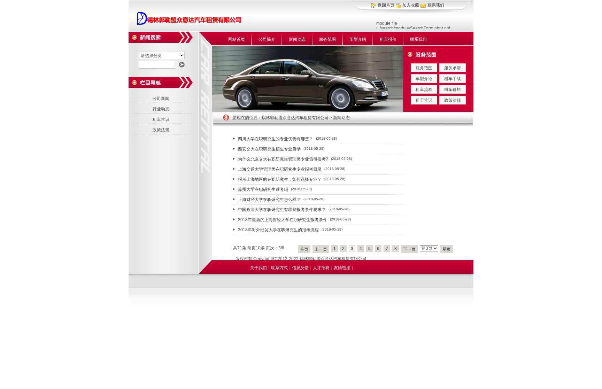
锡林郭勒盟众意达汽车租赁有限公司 (295, 117)
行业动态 (161, 109)
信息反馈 (300, 267)
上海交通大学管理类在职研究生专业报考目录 (280, 169)
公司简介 (266, 39)
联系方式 (279, 267)
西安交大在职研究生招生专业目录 (269, 149)
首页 (304, 249)
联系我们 (435, 5)
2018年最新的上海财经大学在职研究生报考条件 (282, 219)
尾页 (446, 249)
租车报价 (388, 39)
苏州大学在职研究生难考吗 (263, 189)
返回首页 (386, 5)
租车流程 (424, 89)
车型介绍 (357, 39)
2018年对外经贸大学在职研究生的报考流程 (278, 229)
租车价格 (452, 89)
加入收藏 (410, 5)
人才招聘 (321, 267)
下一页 (409, 249)
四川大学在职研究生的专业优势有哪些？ (275, 139)
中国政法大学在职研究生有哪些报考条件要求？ (282, 209)
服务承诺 (452, 67)
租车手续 (452, 78)
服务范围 (327, 39)
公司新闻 (161, 98)
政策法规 (452, 100)
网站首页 (236, 39)
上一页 (321, 249)
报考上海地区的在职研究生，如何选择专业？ (280, 179)
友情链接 (342, 267)
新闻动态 (297, 39)
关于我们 (258, 267)
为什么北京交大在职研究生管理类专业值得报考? (283, 159)
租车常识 (424, 100)
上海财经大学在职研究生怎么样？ (269, 199)
